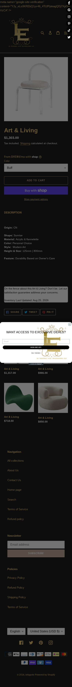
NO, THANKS (36, 353)
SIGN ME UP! (36, 347)
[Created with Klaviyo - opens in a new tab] (36, 364)
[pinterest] (69, 24)
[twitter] (69, 37)
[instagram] (69, 17)
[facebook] (69, 3)
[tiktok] (69, 30)
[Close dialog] (69, 324)
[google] (69, 10)
